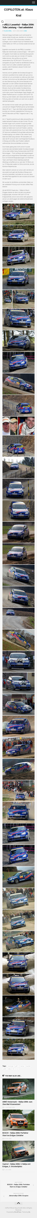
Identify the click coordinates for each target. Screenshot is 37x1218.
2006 (25, 31)
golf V (16, 1066)
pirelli (4, 1069)
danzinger (10, 1066)
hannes (22, 1066)
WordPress (17, 1212)
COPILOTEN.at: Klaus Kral (18, 12)
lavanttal (28, 1066)
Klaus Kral (8, 31)
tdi (13, 1069)
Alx (29, 1212)
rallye (9, 1069)
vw (17, 1069)
